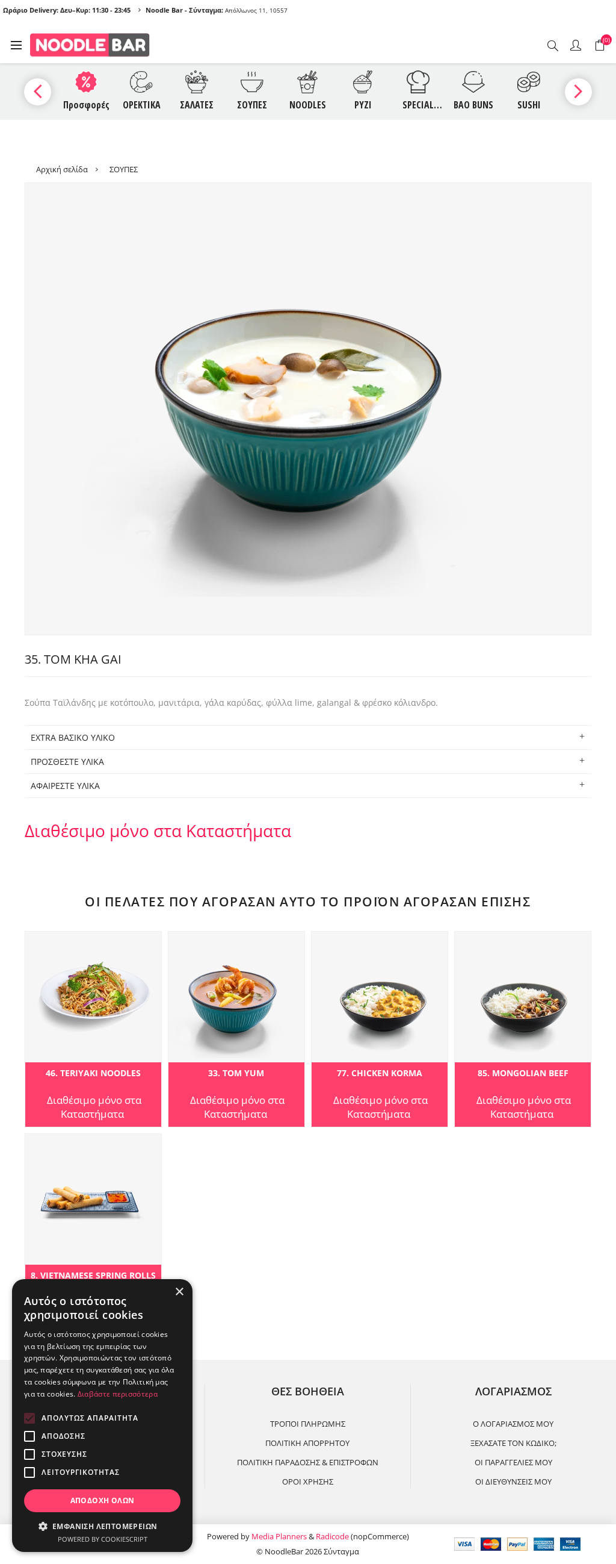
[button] (102, 1525)
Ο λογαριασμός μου (513, 1423)
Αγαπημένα (36, 944)
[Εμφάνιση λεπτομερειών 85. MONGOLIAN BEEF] (523, 997)
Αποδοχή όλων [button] (102, 1500)
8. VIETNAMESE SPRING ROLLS (93, 1276)
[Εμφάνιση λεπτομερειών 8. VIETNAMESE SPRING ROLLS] (93, 1199)
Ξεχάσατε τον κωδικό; (513, 1443)
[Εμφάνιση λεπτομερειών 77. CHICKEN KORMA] (380, 997)
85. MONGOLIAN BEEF (523, 1073)
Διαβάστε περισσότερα (118, 1394)
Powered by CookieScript (102, 1539)
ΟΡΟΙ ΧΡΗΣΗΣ (307, 1481)
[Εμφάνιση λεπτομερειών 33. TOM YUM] (236, 997)
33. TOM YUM (236, 1073)
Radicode (332, 1536)
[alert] (102, 1415)
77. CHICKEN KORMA (379, 1073)
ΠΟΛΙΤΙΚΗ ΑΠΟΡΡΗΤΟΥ (307, 1443)
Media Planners (279, 1536)
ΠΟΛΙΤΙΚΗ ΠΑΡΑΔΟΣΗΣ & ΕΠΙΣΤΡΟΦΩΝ (307, 1462)
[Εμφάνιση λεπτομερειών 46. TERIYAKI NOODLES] (93, 997)
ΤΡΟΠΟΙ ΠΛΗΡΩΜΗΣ (307, 1423)
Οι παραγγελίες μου (513, 1462)
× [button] (178, 1292)
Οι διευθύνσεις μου (513, 1481)
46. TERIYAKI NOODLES (93, 1073)
